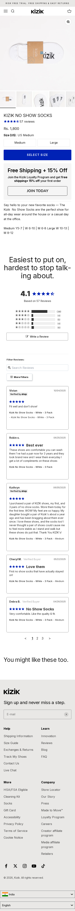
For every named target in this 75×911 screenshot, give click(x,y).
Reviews (46, 743)
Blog (44, 749)
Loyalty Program (52, 817)
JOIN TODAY (37, 190)
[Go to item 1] (8, 99)
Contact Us (11, 763)
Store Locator (50, 790)
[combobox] (37, 894)
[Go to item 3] (40, 99)
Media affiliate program (50, 844)
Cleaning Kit (12, 796)
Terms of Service (15, 831)
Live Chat (10, 770)
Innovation (48, 736)
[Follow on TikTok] (43, 866)
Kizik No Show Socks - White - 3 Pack (30, 412)
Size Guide (11, 743)
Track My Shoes (15, 756)
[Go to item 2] (24, 99)
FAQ (44, 756)
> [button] (50, 638)
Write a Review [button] (39, 336)
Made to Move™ (52, 810)
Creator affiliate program (51, 833)
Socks (8, 803)
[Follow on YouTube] (33, 866)
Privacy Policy (13, 824)
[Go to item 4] (57, 99)
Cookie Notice (13, 837)
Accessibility (12, 817)
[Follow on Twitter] (15, 866)
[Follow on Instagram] (24, 866)
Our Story (48, 796)
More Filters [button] (20, 377)
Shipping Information (18, 736)
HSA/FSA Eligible (16, 790)
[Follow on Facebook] (6, 866)
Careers (46, 824)
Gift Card (10, 810)
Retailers (47, 854)
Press (45, 803)
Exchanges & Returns (18, 749)
